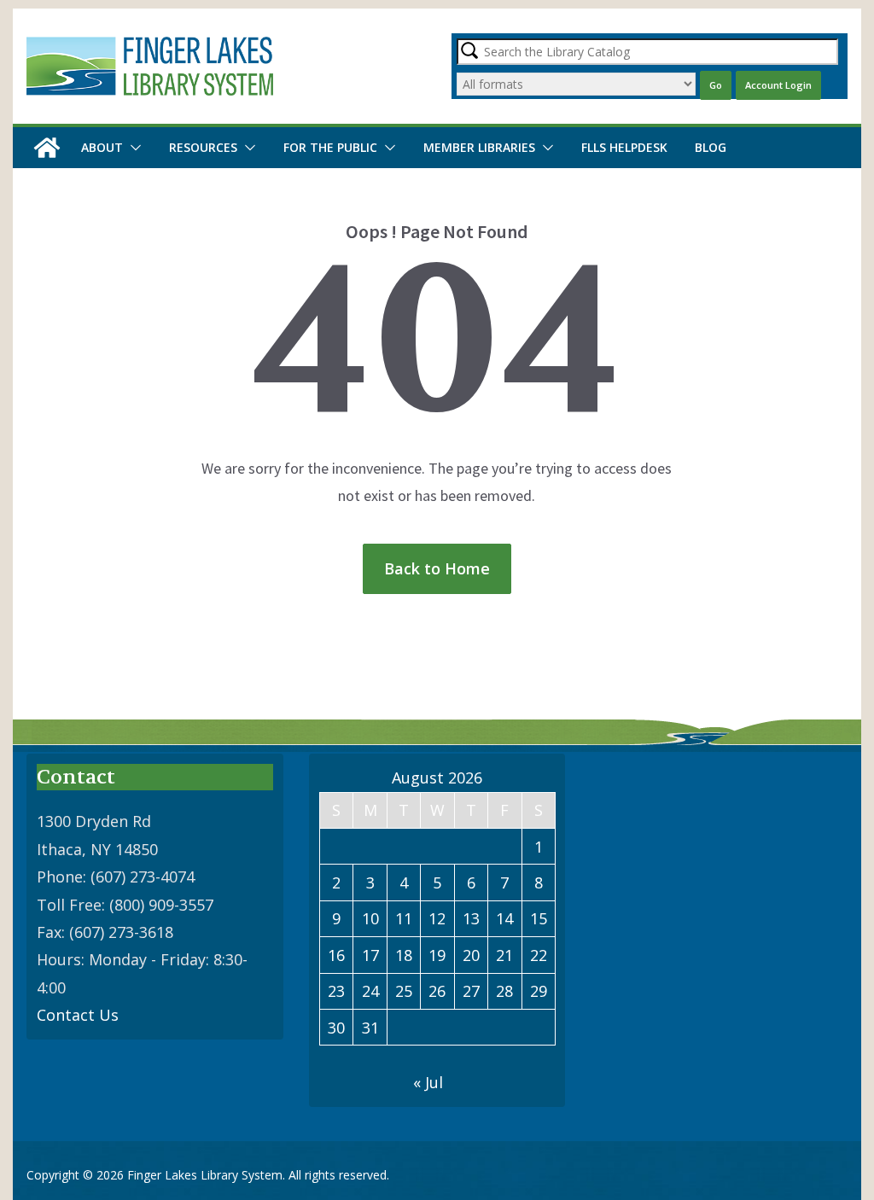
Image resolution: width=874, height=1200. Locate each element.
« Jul (428, 1082)
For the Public (330, 147)
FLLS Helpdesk (624, 147)
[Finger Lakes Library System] (46, 147)
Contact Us (78, 1015)
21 (504, 955)
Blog (710, 147)
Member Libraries (479, 147)
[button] (132, 148)
